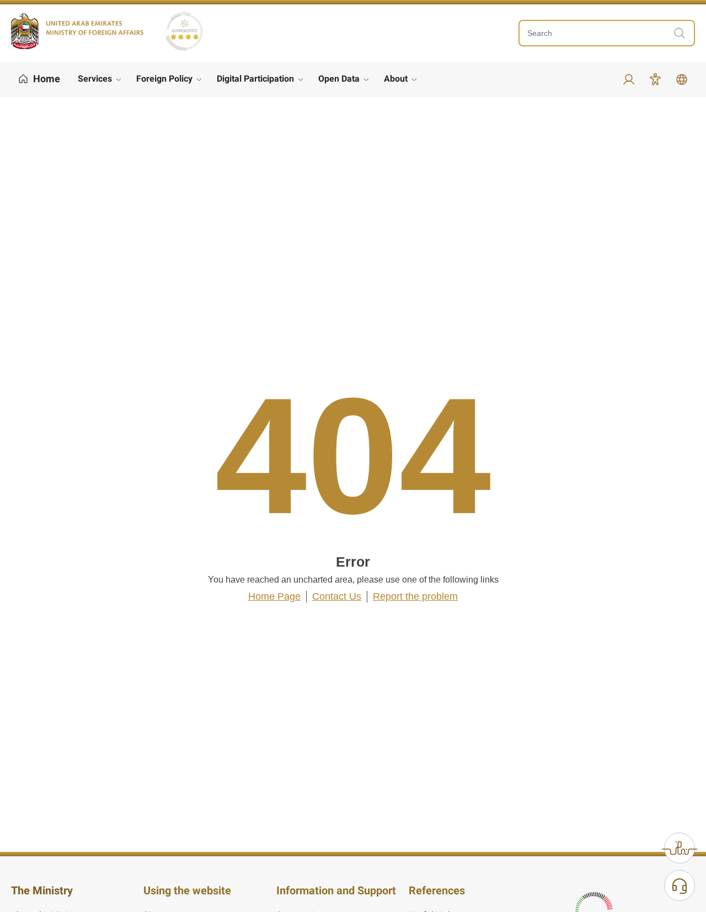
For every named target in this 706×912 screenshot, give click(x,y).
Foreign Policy (164, 78)
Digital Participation (255, 78)
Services (95, 78)
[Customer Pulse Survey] (679, 848)
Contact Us (336, 596)
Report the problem (415, 596)
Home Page (274, 596)
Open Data (339, 78)
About (396, 78)
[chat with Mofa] (679, 885)
